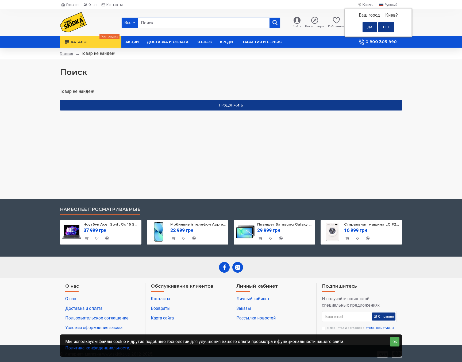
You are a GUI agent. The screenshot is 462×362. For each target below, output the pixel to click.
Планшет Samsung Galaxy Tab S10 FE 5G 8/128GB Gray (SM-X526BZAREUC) (285, 224)
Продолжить (231, 105)
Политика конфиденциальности (97, 347)
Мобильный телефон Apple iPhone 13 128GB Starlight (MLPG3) (198, 224)
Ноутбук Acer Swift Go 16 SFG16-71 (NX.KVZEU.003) (111, 224)
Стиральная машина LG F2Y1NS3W (372, 224)
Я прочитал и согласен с (360, 328)
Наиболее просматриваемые (100, 209)
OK (394, 342)
